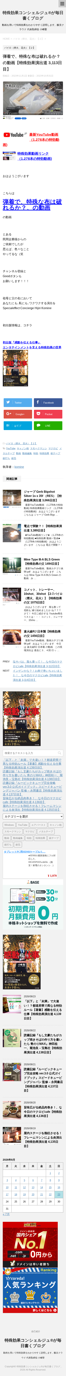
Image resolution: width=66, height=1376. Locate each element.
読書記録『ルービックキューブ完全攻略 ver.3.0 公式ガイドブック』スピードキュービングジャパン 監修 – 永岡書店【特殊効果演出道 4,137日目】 (43, 1080)
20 (33, 1194)
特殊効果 (44, 453)
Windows (9, 825)
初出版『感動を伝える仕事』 (22, 342)
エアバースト (38, 825)
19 (24, 1194)
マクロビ (53, 448)
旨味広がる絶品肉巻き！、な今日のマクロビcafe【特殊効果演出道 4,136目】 (43, 1111)
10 (7, 1187)
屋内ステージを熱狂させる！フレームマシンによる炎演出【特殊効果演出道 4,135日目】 (43, 1139)
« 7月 (6, 1214)
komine (19, 466)
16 (59, 1187)
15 (50, 1187)
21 (41, 1194)
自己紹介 (35, 1331)
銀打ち (6, 458)
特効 (35, 453)
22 (50, 1194)
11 (16, 1187)
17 (7, 1194)
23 (59, 1194)
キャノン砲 (23, 448)
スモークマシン (38, 448)
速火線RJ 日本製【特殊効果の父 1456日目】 (42, 633)
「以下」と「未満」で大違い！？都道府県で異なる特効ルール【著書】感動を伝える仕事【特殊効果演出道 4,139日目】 (32, 763)
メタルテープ (46, 831)
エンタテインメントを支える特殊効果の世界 (32, 347)
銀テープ (55, 453)
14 (41, 1187)
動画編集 (27, 453)
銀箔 (13, 458)
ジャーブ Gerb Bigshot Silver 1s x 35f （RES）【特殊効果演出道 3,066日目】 (43, 496)
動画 (18, 453)
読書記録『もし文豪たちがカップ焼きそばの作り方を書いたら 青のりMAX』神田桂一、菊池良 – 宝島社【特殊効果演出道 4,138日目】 (33, 775)
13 (33, 1187)
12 (24, 1187)
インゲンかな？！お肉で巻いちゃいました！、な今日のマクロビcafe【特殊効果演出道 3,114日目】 (37, 675)
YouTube (10, 448)
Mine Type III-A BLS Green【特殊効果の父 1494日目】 (42, 561)
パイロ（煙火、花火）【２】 (21, 443)
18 (15, 1194)
